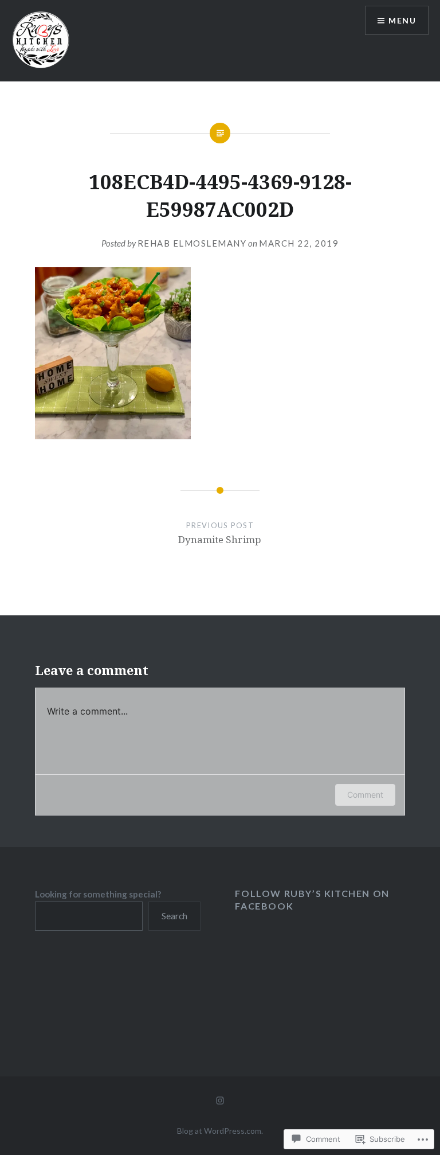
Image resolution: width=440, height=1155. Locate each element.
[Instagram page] (220, 1099)
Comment (365, 794)
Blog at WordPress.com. (220, 1131)
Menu (402, 20)
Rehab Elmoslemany (192, 243)
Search (174, 916)
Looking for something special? (98, 894)
